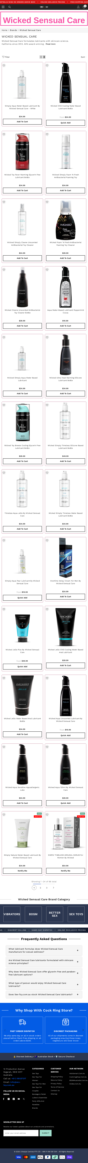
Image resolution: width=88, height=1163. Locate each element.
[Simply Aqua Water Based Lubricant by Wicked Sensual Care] (22, 82)
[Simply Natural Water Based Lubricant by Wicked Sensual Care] (22, 832)
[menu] (3, 7)
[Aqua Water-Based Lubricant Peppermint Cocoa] (65, 287)
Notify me (22, 871)
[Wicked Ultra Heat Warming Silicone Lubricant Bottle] (65, 354)
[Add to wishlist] (4, 65)
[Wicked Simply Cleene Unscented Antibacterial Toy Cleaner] (22, 219)
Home (4, 30)
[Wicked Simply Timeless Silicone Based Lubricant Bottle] (65, 422)
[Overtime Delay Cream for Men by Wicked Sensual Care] (65, 557)
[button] (41, 56)
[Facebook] (3, 1099)
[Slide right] (83, 1030)
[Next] (54, 888)
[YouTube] (18, 1099)
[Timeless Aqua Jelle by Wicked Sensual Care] (22, 490)
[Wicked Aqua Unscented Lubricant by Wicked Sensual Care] (65, 695)
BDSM (33, 914)
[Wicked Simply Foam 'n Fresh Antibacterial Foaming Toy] (65, 151)
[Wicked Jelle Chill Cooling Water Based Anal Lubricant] (65, 626)
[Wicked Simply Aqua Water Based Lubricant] (22, 354)
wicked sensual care (30, 30)
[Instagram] (8, 1099)
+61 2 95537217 (18, 1078)
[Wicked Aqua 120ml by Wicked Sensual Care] (65, 764)
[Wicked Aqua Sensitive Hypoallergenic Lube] (22, 764)
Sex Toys (76, 914)
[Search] (9, 7)
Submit (45, 1133)
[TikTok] (13, 1099)
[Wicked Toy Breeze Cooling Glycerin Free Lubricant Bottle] (22, 422)
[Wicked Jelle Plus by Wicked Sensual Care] (22, 626)
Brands (13, 30)
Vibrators (12, 914)
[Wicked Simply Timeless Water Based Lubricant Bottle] (65, 490)
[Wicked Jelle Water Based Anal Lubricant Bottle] (22, 695)
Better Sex (54, 914)
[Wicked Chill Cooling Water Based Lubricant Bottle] (65, 82)
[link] (22, 1030)
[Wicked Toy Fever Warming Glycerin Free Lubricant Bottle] (22, 151)
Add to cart (22, 122)
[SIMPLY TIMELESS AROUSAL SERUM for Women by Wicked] (65, 832)
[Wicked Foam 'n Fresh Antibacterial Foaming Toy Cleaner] (65, 219)
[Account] (78, 7)
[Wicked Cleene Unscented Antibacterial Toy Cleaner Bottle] (22, 287)
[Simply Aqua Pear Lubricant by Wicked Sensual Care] (22, 557)
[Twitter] (23, 1099)
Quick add (65, 123)
